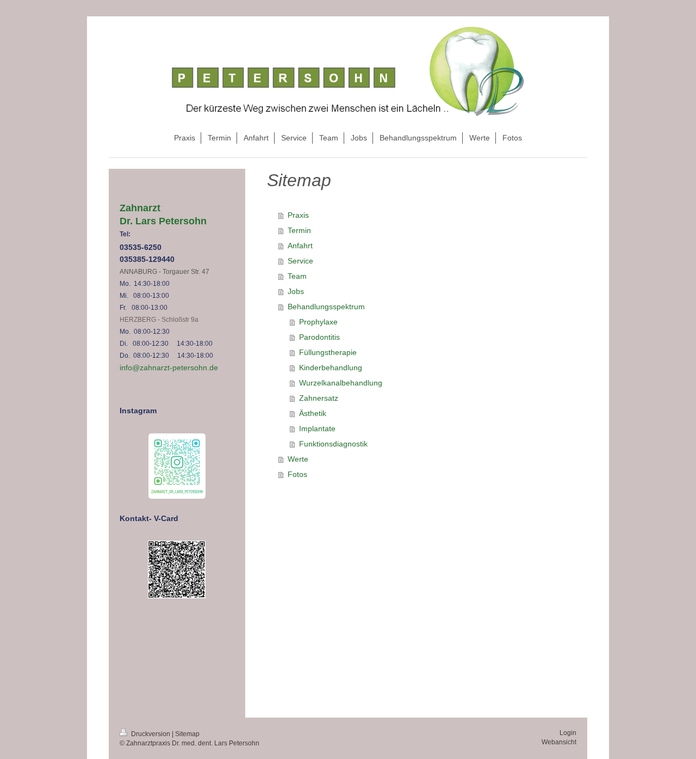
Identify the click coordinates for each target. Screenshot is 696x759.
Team (297, 276)
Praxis (298, 215)
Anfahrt (300, 245)
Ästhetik (312, 413)
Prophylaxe (318, 321)
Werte (298, 459)
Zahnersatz (318, 398)
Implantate (317, 428)
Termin (299, 230)
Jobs (296, 291)
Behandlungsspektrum (326, 306)
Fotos (297, 474)
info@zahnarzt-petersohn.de (169, 367)
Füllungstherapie (328, 352)
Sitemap (187, 734)
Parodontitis (319, 337)
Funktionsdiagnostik (333, 443)
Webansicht (559, 742)
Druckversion (150, 734)
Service (300, 260)
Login (568, 733)
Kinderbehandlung (330, 367)
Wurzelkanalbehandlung (340, 382)
